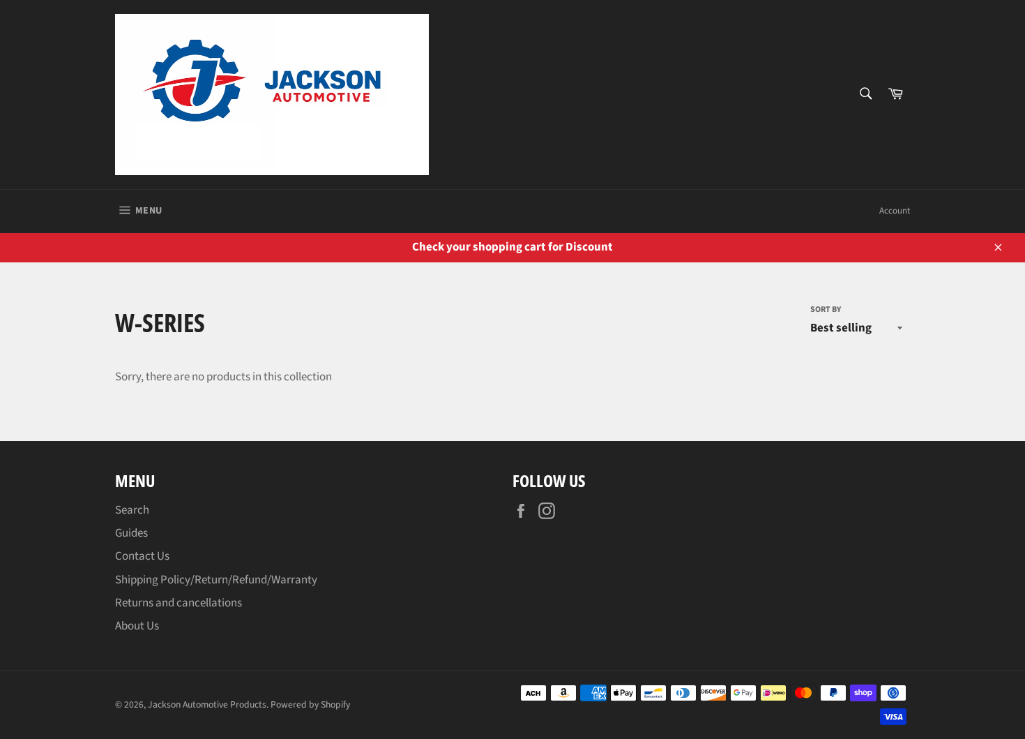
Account (894, 210)
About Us (137, 626)
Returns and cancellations (178, 603)
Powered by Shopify (310, 704)
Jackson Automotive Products (207, 704)
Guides (131, 533)
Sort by (825, 309)
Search (132, 510)
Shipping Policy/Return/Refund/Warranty (216, 580)
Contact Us (142, 556)
